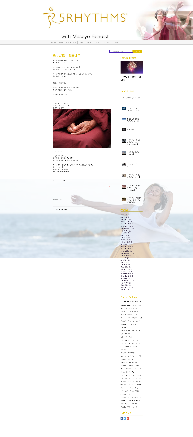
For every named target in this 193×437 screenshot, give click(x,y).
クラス (139, 340)
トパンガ (138, 378)
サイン (132, 356)
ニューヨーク (134, 388)
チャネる (131, 375)
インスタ (123, 321)
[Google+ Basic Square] (128, 418)
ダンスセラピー (131, 372)
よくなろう (129, 311)
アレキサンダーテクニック (129, 314)
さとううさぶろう (126, 308)
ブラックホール (132, 407)
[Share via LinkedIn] (64, 180)
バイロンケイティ (126, 394)
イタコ (128, 318)
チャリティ (124, 378)
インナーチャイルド (133, 321)
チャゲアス (124, 375)
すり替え (136, 308)
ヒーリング (137, 400)
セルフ (136, 369)
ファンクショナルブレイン (129, 404)
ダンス (123, 372)
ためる (123, 311)
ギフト (134, 340)
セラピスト (129, 369)
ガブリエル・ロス (126, 337)
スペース (123, 365)
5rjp (122, 302)
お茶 (139, 305)
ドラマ (129, 381)
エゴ (134, 324)
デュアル (131, 378)
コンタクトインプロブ (128, 353)
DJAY (128, 302)
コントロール (125, 356)
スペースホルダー (133, 365)
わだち (136, 311)
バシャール (137, 397)
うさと (134, 305)
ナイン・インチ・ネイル (128, 384)
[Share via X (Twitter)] (59, 180)
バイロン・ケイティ (127, 397)
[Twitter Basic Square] (125, 418)
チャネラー (139, 375)
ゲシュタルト (125, 346)
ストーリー (124, 362)
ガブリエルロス (125, 334)
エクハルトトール (126, 324)
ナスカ (139, 384)
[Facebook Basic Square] (122, 418)
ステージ (138, 359)
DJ (125, 302)
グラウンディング (134, 343)
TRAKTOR (135, 302)
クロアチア (124, 343)
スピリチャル (133, 362)
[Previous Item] (124, 67)
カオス (138, 330)
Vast (141, 302)
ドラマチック (137, 381)
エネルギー (124, 327)
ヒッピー (130, 400)
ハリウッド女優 (134, 391)
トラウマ (123, 381)
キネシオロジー (125, 340)
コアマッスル (125, 349)
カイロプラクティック (128, 330)
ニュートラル (125, 388)
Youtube (123, 305)
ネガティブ (124, 391)
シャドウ (138, 356)
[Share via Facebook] (54, 180)
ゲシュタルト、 (135, 346)
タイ (141, 369)
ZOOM (129, 305)
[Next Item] (139, 67)
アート (123, 318)
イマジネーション (137, 318)
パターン (123, 400)
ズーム (123, 369)
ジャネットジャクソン (128, 359)
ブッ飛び (123, 407)
